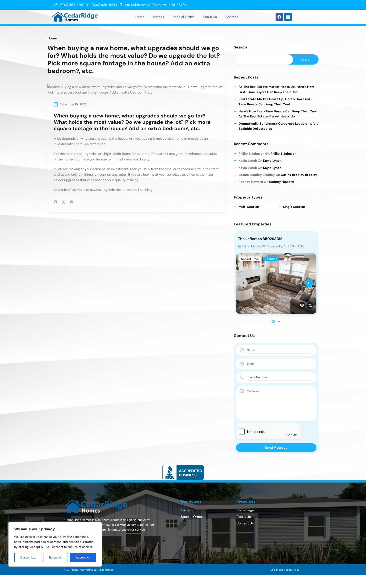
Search (240, 47)
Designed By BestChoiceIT (286, 569)
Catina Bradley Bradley (299, 175)
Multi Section (248, 207)
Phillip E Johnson (283, 154)
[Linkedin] (288, 17)
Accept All (83, 557)
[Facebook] (279, 17)
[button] (273, 321)
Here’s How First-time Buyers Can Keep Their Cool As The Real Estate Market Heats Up (277, 114)
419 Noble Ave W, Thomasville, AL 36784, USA (272, 246)
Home (139, 17)
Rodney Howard (281, 182)
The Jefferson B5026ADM (260, 238)
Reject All (55, 557)
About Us (209, 17)
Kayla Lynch (272, 161)
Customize (27, 557)
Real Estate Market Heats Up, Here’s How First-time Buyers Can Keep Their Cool (275, 101)
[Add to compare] (309, 305)
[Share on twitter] (63, 202)
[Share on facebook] (55, 202)
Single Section (294, 207)
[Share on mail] (71, 202)
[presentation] (243, 283)
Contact (231, 17)
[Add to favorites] (302, 305)
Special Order (183, 17)
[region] (55, 544)
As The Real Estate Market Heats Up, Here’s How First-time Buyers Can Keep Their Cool (276, 89)
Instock (158, 17)
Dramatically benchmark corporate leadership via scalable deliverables (278, 126)
